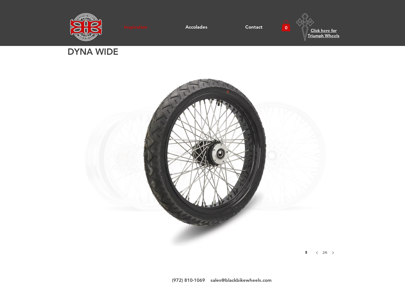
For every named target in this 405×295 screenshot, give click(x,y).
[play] (306, 251)
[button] (286, 25)
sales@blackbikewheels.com (241, 280)
